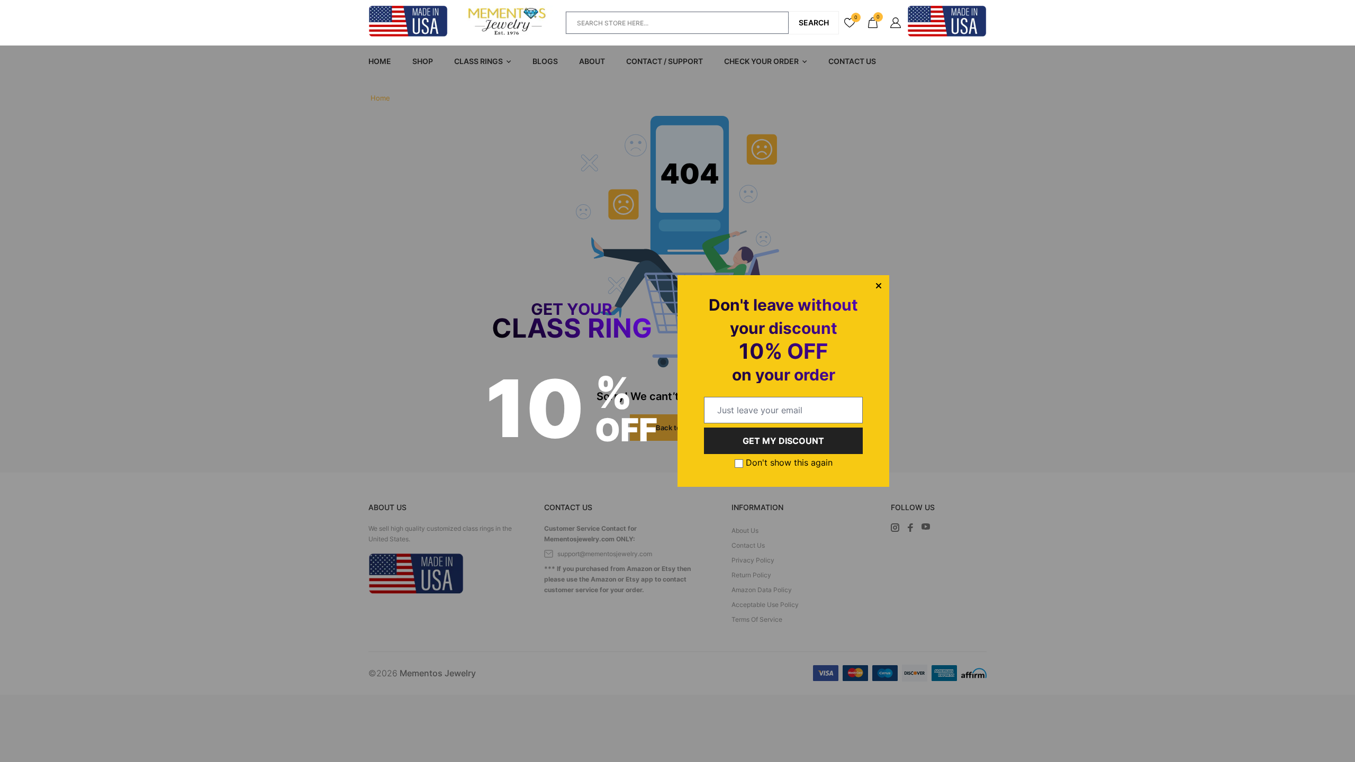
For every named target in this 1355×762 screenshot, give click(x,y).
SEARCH (814, 22)
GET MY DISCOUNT (783, 441)
